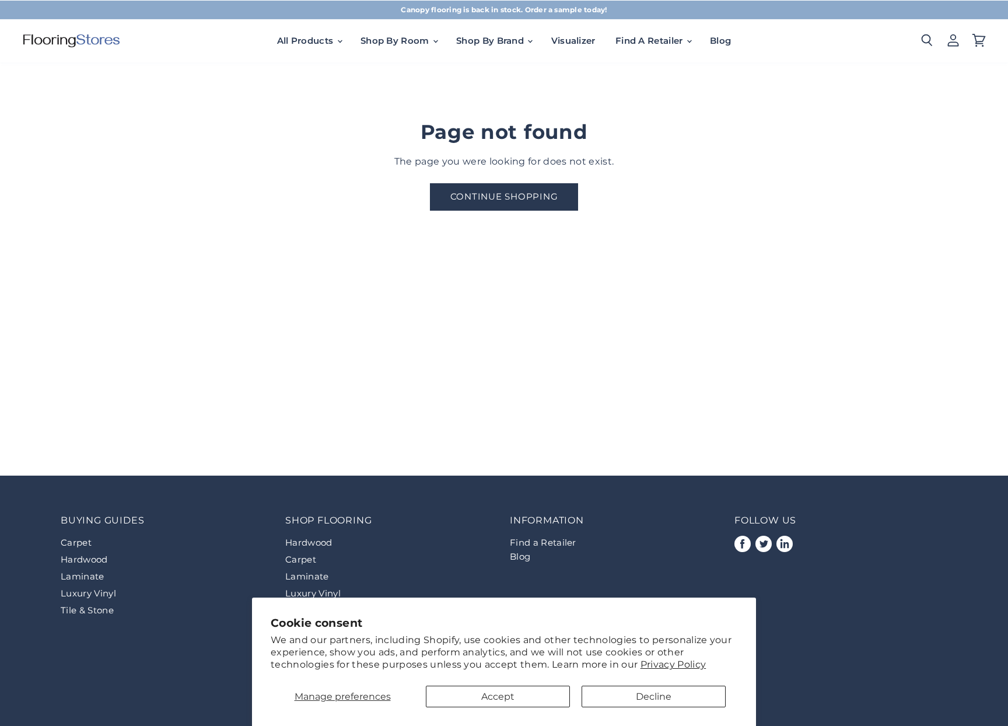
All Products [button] (306, 40)
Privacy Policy (673, 664)
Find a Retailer (543, 542)
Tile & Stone (87, 610)
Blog (720, 40)
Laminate (82, 576)
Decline (653, 696)
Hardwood (84, 559)
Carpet (76, 542)
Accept (497, 696)
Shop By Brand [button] (491, 40)
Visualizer (573, 40)
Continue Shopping (504, 196)
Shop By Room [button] (396, 40)
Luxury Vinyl (88, 593)
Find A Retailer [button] (650, 40)
